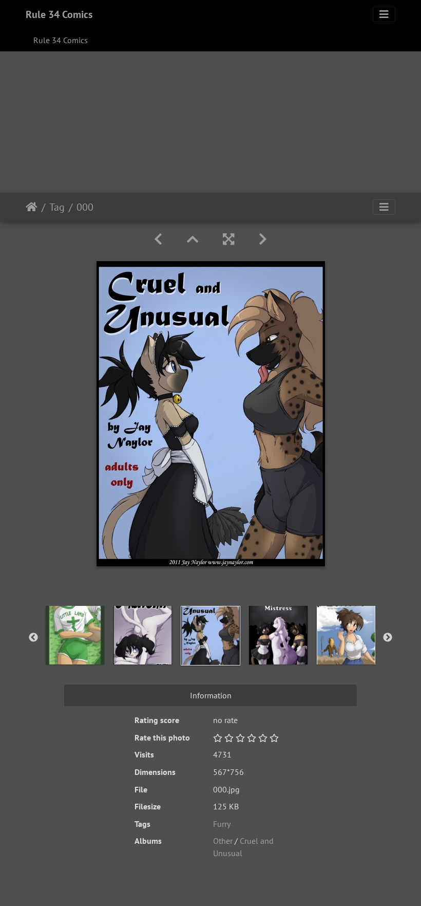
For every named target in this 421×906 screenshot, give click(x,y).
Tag (57, 207)
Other (223, 841)
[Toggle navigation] (384, 14)
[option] (75, 635)
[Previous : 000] (158, 239)
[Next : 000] (262, 239)
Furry (222, 824)
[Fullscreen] (228, 239)
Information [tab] (211, 695)
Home (31, 207)
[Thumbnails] (192, 239)
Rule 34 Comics (59, 14)
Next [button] (387, 638)
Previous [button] (33, 638)
